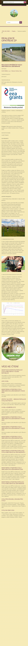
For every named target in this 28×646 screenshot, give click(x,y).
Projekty (14, 31)
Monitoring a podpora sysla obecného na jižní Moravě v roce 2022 (13, 428)
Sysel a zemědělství (9, 407)
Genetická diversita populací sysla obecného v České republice (12, 371)
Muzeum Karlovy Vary (17, 71)
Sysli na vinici (6, 31)
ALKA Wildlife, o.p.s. (6, 71)
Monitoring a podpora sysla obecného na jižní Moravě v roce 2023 (13, 391)
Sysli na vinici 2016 (8, 510)
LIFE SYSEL (5, 381)
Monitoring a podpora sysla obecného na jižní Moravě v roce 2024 (13, 418)
